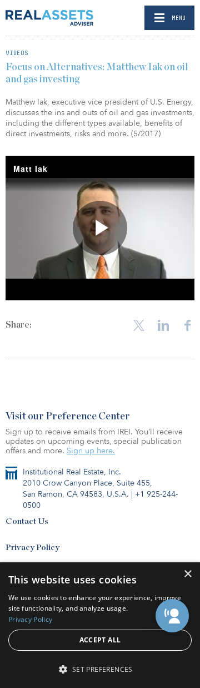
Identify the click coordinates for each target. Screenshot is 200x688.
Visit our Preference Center (68, 417)
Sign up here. (91, 451)
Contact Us (27, 521)
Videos (17, 53)
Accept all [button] (100, 640)
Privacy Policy (32, 547)
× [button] (187, 574)
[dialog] (100, 625)
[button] (172, 615)
